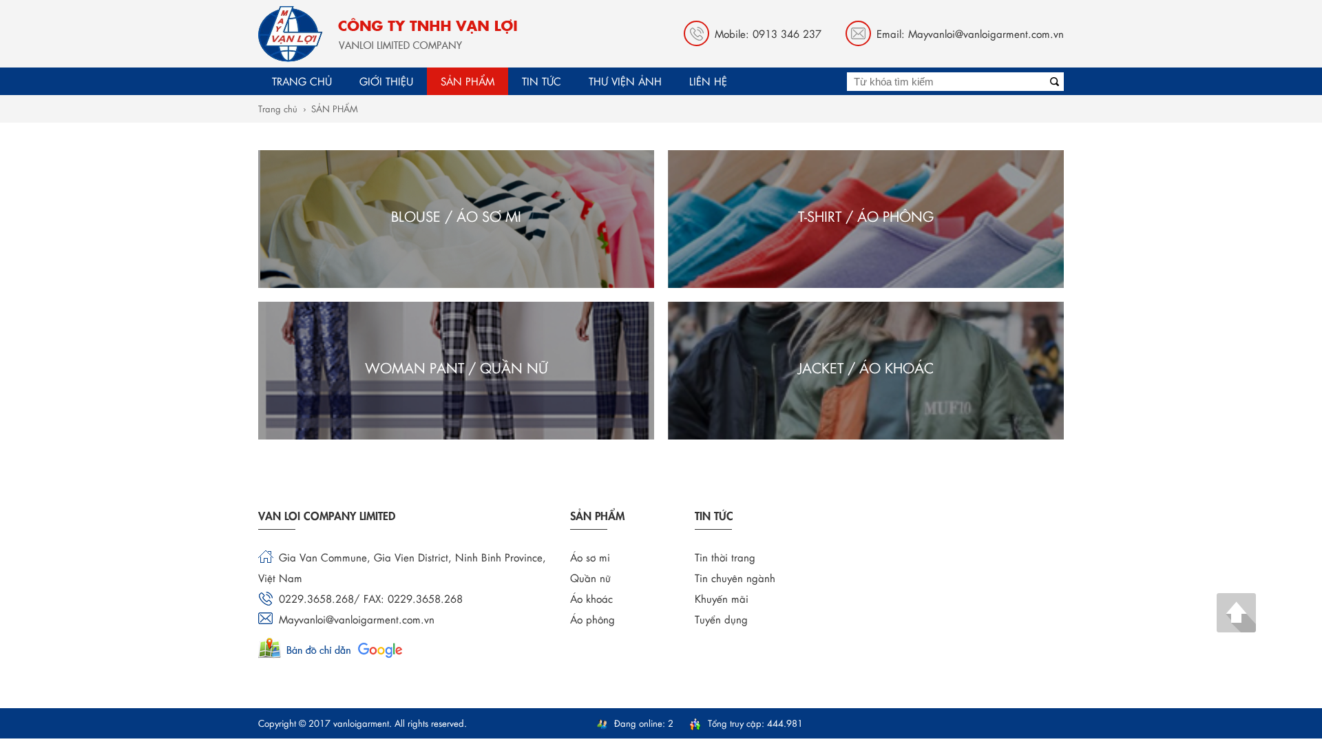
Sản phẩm (467, 81)
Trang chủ (302, 81)
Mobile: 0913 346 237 (768, 33)
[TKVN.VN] (387, 34)
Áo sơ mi (590, 557)
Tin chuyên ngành (735, 577)
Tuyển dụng (721, 619)
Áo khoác (591, 598)
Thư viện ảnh (625, 81)
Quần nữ (590, 577)
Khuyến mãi (721, 598)
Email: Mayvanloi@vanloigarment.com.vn (970, 33)
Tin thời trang (725, 557)
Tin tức (541, 81)
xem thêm (556, 254)
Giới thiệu (386, 81)
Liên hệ (708, 81)
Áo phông (592, 619)
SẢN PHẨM (334, 108)
